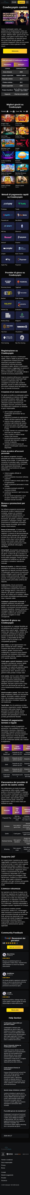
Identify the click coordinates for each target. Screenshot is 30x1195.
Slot (24, 111)
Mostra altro (15, 1010)
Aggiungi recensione (15, 947)
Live (11, 111)
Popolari (3, 111)
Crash (17, 111)
